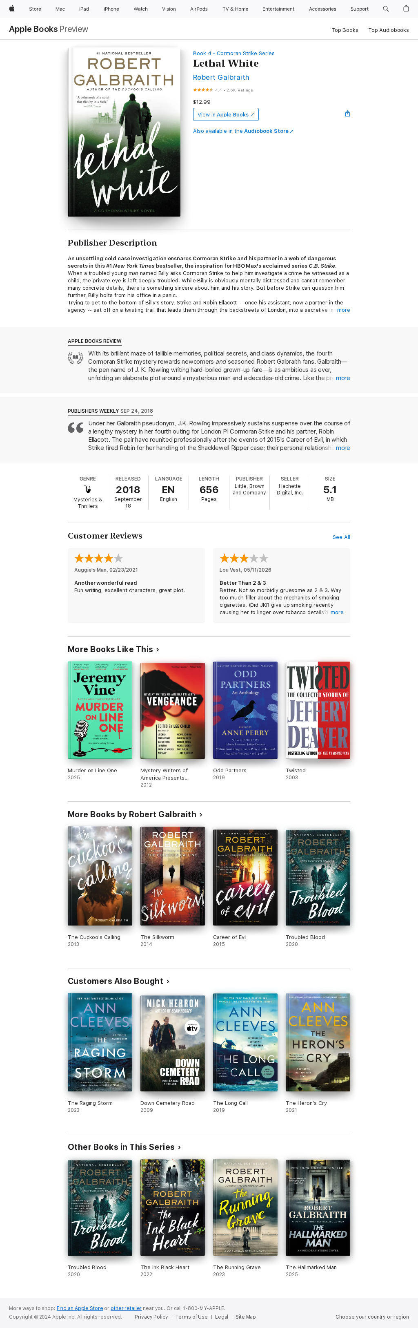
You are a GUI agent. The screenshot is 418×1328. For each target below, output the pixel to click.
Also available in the (241, 131)
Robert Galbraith (221, 77)
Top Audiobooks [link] (388, 30)
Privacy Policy (151, 1317)
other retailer (126, 1308)
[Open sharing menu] (348, 114)
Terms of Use (191, 1317)
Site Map (246, 1317)
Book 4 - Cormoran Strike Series (234, 53)
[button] (386, 9)
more (343, 310)
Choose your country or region (372, 1317)
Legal (221, 1317)
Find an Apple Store (80, 1308)
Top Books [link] (344, 30)
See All (341, 537)
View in (223, 115)
